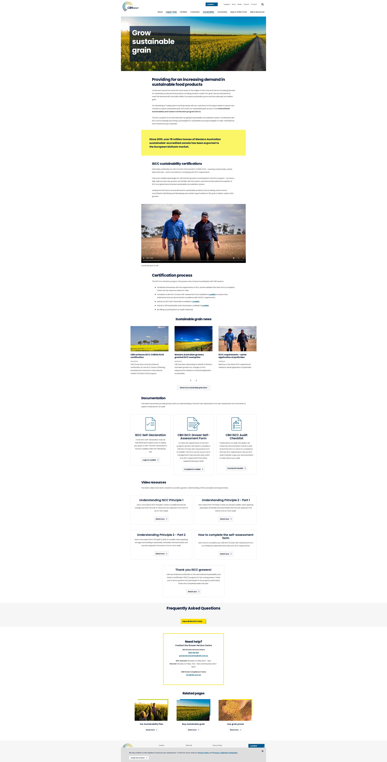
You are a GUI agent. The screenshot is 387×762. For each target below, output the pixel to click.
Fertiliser (183, 12)
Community (222, 12)
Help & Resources (257, 12)
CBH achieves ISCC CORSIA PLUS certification (147, 356)
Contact (254, 4)
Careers (246, 4)
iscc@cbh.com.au (193, 675)
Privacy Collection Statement (225, 753)
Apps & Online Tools (238, 12)
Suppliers (227, 4)
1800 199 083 (193, 653)
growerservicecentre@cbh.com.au (193, 656)
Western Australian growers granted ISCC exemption (189, 356)
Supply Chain (171, 12)
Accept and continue (138, 758)
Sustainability (208, 12)
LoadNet (212, 294)
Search (263, 4)
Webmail (189, 745)
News (234, 4)
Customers (195, 12)
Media (239, 4)
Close (262, 751)
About (160, 12)
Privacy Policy (217, 745)
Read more (152, 730)
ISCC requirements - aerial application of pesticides (232, 356)
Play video (193, 233)
